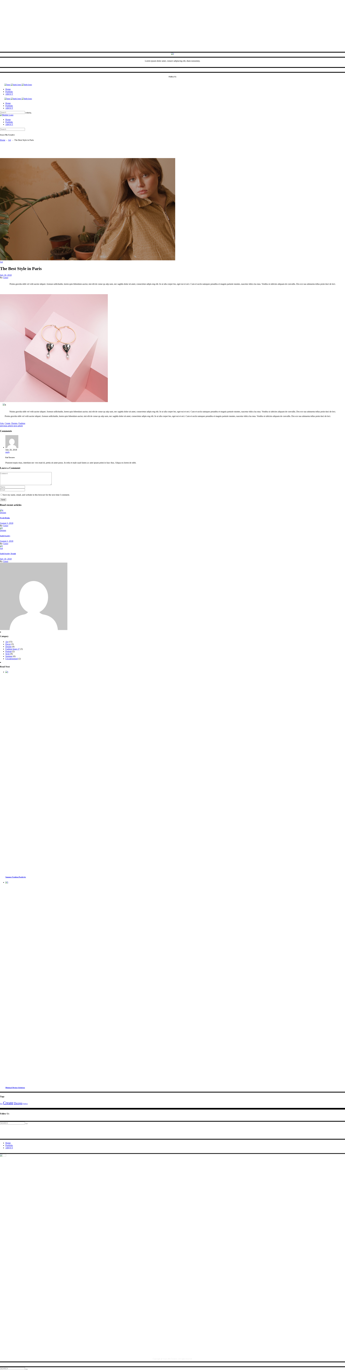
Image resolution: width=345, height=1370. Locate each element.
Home (2, 140)
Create (7, 423)
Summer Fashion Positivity (15, 877)
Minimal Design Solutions (15, 1088)
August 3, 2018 (6, 523)
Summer (9, 656)
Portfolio (9, 1145)
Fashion (21, 423)
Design (14, 423)
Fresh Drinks (5, 518)
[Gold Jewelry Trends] (1, 546)
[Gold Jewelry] (1, 528)
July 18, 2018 (6, 275)
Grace (5, 277)
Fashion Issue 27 (12, 649)
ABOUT (9, 1148)
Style (7, 654)
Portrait (8, 651)
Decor (8, 644)
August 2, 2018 (6, 541)
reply (7, 452)
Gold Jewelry (5, 536)
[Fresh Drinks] (1, 510)
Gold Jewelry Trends (8, 554)
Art (9, 140)
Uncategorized (11, 659)
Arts (2, 423)
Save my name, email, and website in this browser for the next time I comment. (36, 495)
